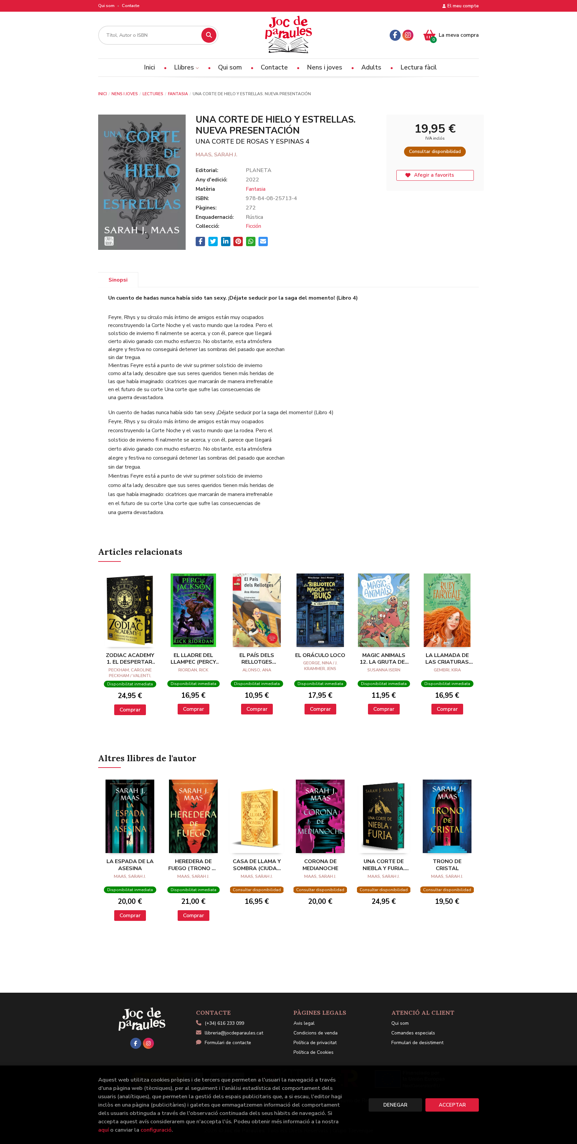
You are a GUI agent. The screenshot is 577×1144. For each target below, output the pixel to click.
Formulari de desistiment (417, 1042)
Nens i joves (125, 94)
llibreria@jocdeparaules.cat (234, 1033)
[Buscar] (208, 35)
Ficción (253, 226)
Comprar (130, 709)
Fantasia (178, 94)
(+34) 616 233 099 (224, 1023)
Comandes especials (413, 1033)
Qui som (106, 6)
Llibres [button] (185, 67)
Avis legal (304, 1023)
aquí (103, 1130)
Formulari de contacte (228, 1042)
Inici (102, 94)
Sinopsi (118, 280)
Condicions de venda (316, 1033)
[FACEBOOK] (395, 35)
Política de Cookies (314, 1052)
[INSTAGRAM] (407, 35)
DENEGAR (395, 1105)
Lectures (153, 94)
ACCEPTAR (452, 1105)
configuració (156, 1130)
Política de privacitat (315, 1042)
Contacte (131, 6)
